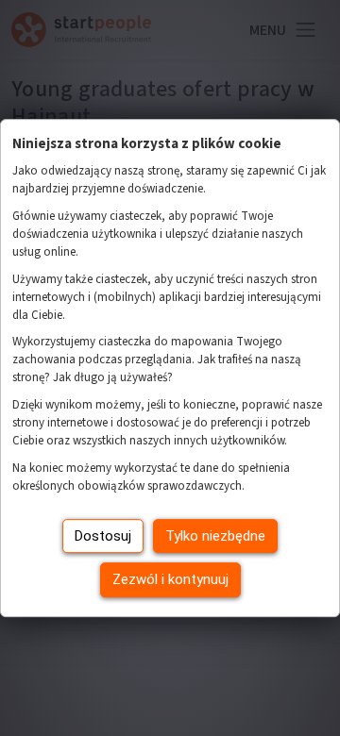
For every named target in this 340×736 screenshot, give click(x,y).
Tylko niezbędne (215, 535)
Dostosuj (103, 535)
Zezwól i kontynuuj (170, 579)
